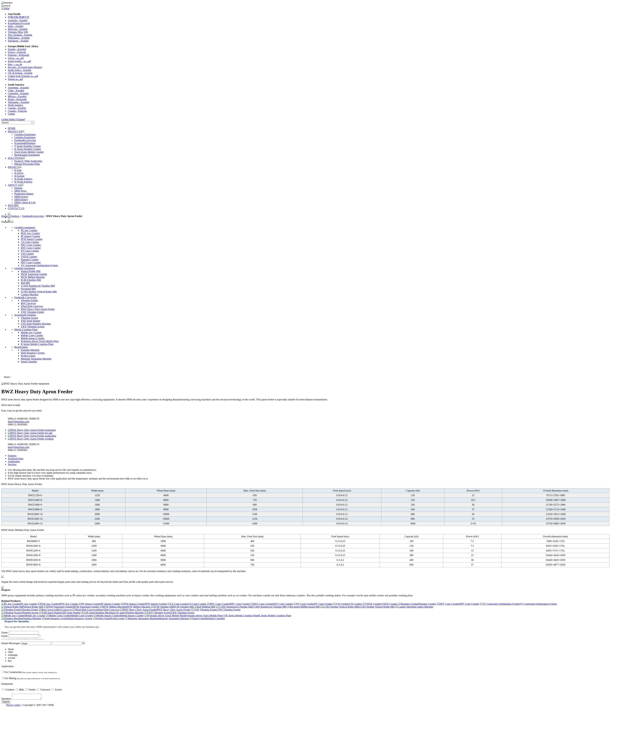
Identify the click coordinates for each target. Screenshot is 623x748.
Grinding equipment (24, 268)
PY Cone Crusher (30, 250)
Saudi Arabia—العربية (19, 61)
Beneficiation (21, 347)
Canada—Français (17, 111)
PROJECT (13, 167)
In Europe (19, 176)
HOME (12, 128)
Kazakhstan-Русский (19, 23)
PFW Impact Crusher (32, 239)
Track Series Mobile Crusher (29, 152)
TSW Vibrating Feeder (32, 312)
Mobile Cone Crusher (32, 335)
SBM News (20, 190)
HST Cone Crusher (31, 247)
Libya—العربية (16, 58)
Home (4, 216)
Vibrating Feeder (29, 300)
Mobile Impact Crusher (32, 338)
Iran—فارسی (15, 64)
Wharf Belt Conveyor (32, 306)
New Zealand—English (20, 35)
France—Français (17, 52)
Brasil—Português (17, 99)
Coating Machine (29, 294)
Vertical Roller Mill (30, 271)
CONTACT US (16, 208)
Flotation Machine (30, 350)
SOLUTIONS (15, 158)
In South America (23, 178)
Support (18, 188)
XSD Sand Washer (30, 320)
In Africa (18, 173)
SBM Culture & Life (25, 202)
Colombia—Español (18, 93)
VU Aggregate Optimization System (39, 265)
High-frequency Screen (33, 352)
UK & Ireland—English (20, 73)
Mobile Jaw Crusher (31, 332)
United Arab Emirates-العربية (23, 76)
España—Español (17, 49)
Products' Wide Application (28, 161)
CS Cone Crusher (30, 242)
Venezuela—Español (18, 102)
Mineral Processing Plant (27, 164)
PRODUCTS (15, 131)
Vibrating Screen (29, 317)
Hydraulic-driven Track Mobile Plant (40, 341)
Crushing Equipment (25, 134)
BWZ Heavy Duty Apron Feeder (38, 309)
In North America (23, 181)
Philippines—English (19, 37)
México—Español (17, 96)
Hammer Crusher (29, 259)
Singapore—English (18, 40)
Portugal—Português (18, 55)
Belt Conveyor (28, 303)
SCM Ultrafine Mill (31, 280)
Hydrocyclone (28, 355)
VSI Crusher (27, 253)
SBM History (21, 199)
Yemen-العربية (15, 79)
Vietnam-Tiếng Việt (18, 32)
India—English (15, 26)
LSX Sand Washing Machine (36, 323)
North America (15, 105)
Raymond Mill (28, 288)
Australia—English (17, 20)
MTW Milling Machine (33, 277)
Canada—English (17, 108)
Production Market (23, 193)
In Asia (18, 170)
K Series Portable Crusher (27, 149)
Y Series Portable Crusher (27, 146)
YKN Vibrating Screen (32, 326)
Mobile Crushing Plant (25, 329)
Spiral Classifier (29, 361)
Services (12, 464)
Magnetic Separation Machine (36, 358)
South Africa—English (19, 70)
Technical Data (15, 458)
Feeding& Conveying (25, 297)
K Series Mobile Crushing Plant (37, 344)
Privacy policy (13, 705)
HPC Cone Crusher (31, 245)
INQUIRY (13, 205)
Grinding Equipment (24, 137)
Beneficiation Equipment (27, 154)
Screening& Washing (25, 315)
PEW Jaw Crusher (30, 233)
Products (15, 216)
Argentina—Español (18, 87)
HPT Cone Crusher (31, 262)
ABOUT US (14, 185)
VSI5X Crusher (29, 256)
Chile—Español (16, 90)
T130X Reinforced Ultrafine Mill (38, 285)
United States (13, 119)
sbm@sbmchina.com (18, 421)
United (11, 113)
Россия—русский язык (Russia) (25, 67)
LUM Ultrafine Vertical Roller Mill (39, 291)
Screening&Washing (24, 143)
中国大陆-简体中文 (18, 17)
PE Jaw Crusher (29, 230)
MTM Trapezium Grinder (34, 274)
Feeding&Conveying (25, 140)
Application (14, 461)
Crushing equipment (24, 227)
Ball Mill (25, 282)
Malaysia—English (17, 29)
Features (12, 455)
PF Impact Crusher (30, 236)
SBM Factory (21, 196)
